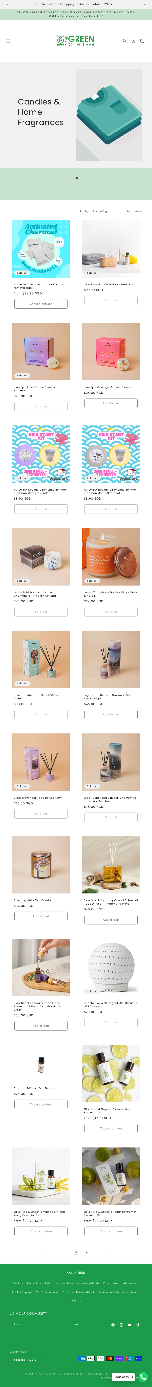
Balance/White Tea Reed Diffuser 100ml (37, 697)
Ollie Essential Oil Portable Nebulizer (109, 284)
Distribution (110, 1283)
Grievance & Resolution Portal (118, 1292)
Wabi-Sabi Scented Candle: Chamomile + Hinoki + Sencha (35, 594)
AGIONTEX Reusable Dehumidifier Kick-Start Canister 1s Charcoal (111, 491)
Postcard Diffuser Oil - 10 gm (33, 1088)
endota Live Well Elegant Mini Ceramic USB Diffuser (110, 1005)
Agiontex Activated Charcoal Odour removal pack (39, 286)
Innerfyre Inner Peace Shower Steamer (34, 389)
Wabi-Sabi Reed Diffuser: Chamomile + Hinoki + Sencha (110, 799)
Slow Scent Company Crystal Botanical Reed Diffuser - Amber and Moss (111, 902)
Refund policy (95, 1373)
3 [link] (76, 1252)
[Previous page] (44, 1252)
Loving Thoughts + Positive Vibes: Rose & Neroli (111, 594)
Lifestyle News (64, 1283)
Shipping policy (109, 1377)
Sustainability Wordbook (78, 1292)
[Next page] (108, 1252)
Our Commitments (47, 1292)
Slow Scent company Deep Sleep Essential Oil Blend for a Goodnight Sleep (38, 1007)
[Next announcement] (144, 4)
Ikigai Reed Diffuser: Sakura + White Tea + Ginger (108, 697)
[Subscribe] (76, 1324)
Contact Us (34, 1283)
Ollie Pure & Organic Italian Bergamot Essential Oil (110, 1213)
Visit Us (18, 1283)
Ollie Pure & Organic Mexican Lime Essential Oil (108, 1111)
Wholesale (129, 1283)
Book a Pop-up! (22, 1292)
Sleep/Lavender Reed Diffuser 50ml (38, 798)
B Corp (76, 1301)
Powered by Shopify (73, 1373)
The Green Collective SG (48, 1373)
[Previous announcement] (7, 4)
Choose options (41, 304)
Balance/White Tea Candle (32, 900)
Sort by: (84, 211)
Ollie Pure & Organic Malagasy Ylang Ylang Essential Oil (39, 1213)
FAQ (48, 1283)
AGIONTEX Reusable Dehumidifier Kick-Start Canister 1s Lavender (41, 491)
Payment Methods (88, 1283)
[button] (8, 40)
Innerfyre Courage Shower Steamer (109, 387)
